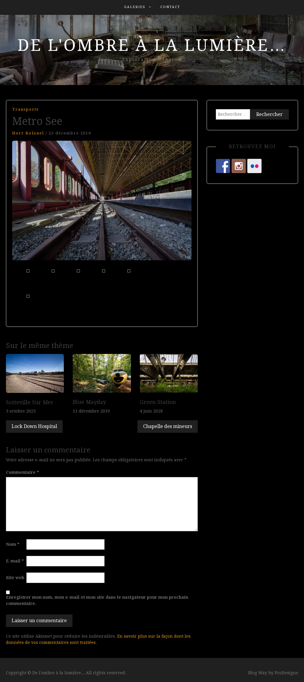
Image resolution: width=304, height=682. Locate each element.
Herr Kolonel (28, 133)
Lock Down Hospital (34, 426)
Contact (170, 7)
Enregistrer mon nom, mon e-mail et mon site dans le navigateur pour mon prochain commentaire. (97, 600)
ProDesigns (286, 672)
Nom (12, 544)
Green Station (158, 402)
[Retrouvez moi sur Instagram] (239, 166)
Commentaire (22, 472)
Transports (25, 109)
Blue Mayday (89, 402)
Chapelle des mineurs (167, 426)
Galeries (134, 7)
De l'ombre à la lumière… (152, 45)
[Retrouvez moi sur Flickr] (254, 166)
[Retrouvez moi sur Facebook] (223, 166)
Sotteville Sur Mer (29, 402)
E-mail (15, 561)
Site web (15, 577)
